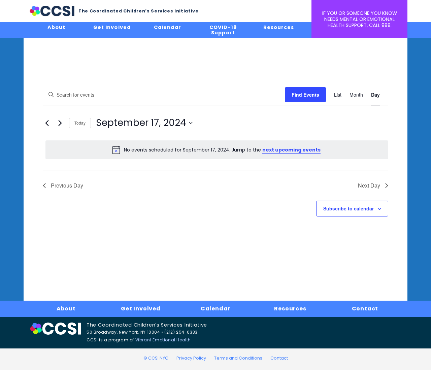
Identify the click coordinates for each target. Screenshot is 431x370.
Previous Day (67, 185)
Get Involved (111, 27)
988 (386, 25)
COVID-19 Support (222, 30)
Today (80, 123)
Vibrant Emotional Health (163, 340)
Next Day (369, 185)
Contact (365, 308)
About (56, 27)
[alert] (216, 149)
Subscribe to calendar (348, 208)
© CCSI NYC (155, 358)
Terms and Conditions (238, 358)
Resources (278, 27)
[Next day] (60, 123)
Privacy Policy (191, 358)
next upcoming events (291, 149)
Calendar (167, 27)
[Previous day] (47, 123)
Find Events (305, 94)
